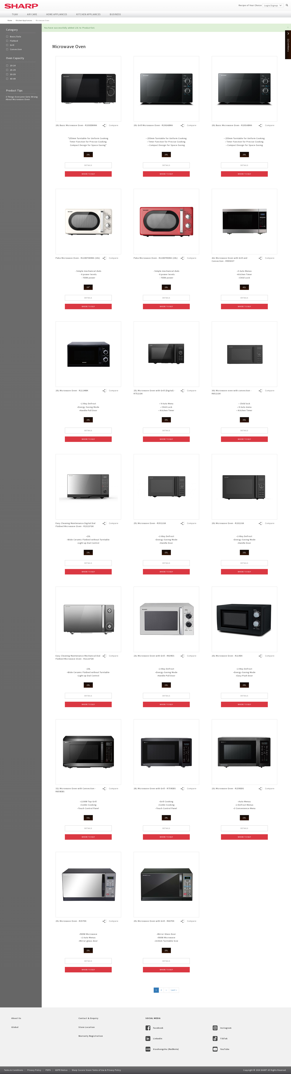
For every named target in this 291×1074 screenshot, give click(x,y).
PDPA (48, 1070)
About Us (16, 1018)
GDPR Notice (61, 1070)
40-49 (13, 79)
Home (10, 20)
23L (88, 552)
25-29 (13, 70)
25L (166, 419)
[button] (288, 27)
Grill (12, 45)
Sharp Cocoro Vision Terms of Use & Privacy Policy (96, 1070)
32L (88, 817)
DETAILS (88, 165)
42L (244, 287)
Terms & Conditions (13, 1070)
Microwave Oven (69, 46)
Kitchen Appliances (88, 14)
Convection (16, 49)
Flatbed (14, 41)
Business (115, 14)
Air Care (32, 14)
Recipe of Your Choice (250, 5)
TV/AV (15, 14)
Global (14, 1027)
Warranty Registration (91, 1036)
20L (88, 154)
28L (166, 817)
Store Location (87, 1027)
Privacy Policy (34, 1070)
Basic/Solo (15, 36)
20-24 (13, 65)
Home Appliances (56, 14)
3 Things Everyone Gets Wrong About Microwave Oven (22, 98)
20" (88, 287)
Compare (113, 125)
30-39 (13, 74)
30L (244, 419)
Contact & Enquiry (88, 1018)
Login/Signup (271, 5)
